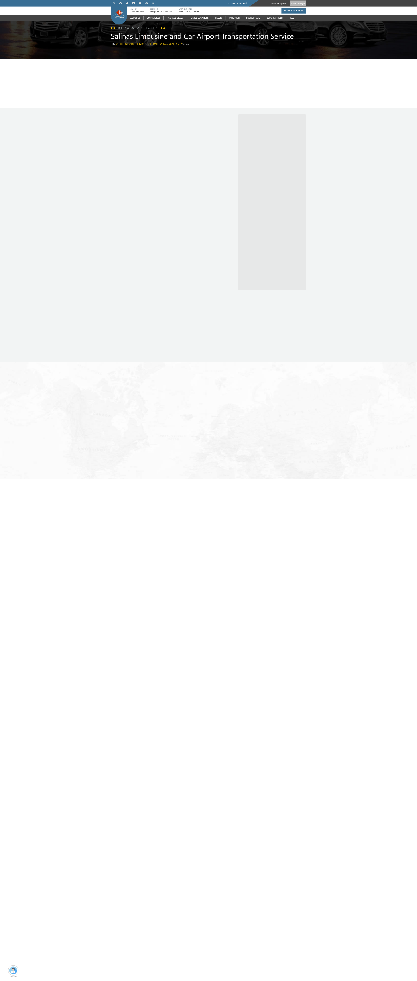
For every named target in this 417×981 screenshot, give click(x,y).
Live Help (13, 976)
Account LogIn (298, 3)
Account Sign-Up (279, 3)
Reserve (116, 351)
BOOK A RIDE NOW (293, 10)
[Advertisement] (208, 83)
